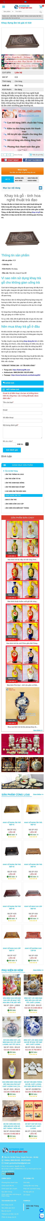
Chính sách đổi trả (8, 1185)
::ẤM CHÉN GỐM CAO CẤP (14, 504)
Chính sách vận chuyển (9, 1188)
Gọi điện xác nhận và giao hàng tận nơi (22, 171)
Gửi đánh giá (12, 450)
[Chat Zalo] (41, 1216)
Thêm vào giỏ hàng (37, 154)
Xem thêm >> (37, 730)
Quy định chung (7, 1192)
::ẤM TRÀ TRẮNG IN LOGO (14, 474)
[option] (22, 41)
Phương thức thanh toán (10, 1182)
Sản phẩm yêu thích (8, 1208)
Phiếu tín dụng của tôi (9, 1217)
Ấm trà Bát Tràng (22, 16)
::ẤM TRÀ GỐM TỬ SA (12, 478)
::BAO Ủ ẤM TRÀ (11, 499)
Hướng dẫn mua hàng (30, 1185)
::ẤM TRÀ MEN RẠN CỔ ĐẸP (15, 487)
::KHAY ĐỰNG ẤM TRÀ (13, 495)
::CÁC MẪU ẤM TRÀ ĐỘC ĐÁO (15, 491)
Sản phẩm (13, 16)
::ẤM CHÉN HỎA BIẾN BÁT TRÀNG (17, 508)
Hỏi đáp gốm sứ (28, 1192)
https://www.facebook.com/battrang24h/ (25, 375)
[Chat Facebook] (41, 1210)
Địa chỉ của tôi (6, 1211)
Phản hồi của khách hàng (31, 1188)
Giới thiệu (26, 1182)
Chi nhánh (26, 1195)
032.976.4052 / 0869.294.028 (12, 1)
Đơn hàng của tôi (7, 1205)
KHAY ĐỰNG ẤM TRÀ (35, 16)
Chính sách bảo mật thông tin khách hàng (11, 1195)
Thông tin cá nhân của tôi (10, 1214)
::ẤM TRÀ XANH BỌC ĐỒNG (14, 483)
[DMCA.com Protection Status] (8, 1173)
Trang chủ (5, 16)
